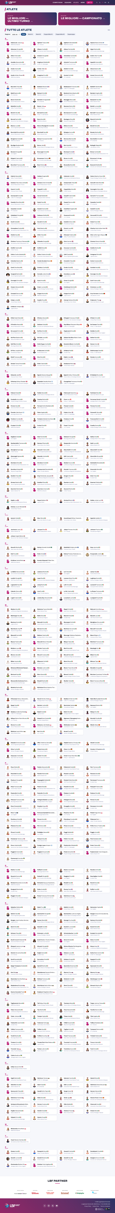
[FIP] (99, 1209)
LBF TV (89, 2)
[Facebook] (44, 1205)
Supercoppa (71, 34)
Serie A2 (38, 34)
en (105, 2)
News (83, 2)
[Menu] (108, 2)
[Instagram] (48, 1205)
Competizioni (57, 2)
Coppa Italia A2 (60, 34)
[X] (52, 1205)
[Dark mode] (100, 2)
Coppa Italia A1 (48, 34)
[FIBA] (107, 1209)
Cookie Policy (96, 1206)
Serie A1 (30, 34)
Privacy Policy (87, 1206)
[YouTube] (56, 1205)
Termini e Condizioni (105, 1206)
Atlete (76, 2)
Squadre (68, 2)
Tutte (23, 34)
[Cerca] (96, 2)
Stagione (7, 34)
